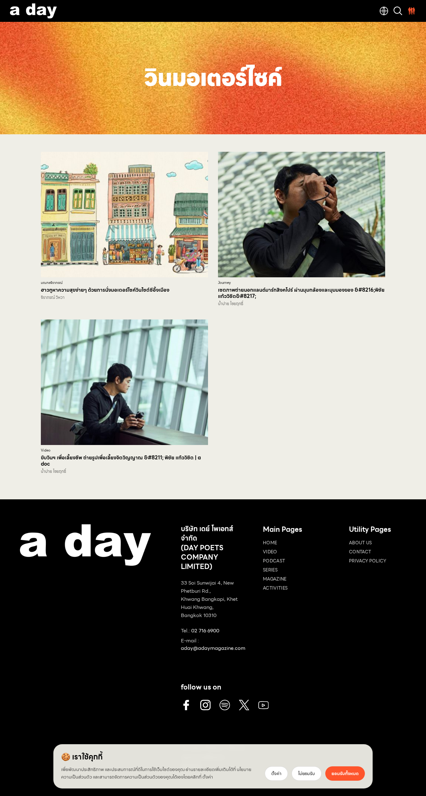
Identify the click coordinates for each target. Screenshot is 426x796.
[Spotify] (225, 705)
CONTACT (360, 551)
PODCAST (274, 560)
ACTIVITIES (275, 588)
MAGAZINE (275, 579)
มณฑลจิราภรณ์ (52, 282)
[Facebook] (186, 705)
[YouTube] (263, 705)
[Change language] (384, 11)
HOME (270, 542)
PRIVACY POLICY (367, 560)
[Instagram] (205, 705)
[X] (244, 705)
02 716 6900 (205, 631)
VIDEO (270, 551)
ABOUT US (360, 542)
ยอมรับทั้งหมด (345, 773)
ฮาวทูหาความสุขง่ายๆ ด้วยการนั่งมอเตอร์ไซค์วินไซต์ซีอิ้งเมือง (105, 290)
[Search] (398, 11)
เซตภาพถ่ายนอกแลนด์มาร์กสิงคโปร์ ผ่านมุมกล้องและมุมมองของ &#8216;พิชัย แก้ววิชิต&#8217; (301, 293)
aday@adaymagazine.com (213, 648)
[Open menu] (411, 11)
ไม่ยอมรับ (306, 773)
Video (46, 450)
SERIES (270, 569)
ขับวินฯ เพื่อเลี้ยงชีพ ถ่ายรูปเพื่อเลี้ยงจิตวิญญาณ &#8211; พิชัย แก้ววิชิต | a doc (121, 461)
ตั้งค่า (207, 777)
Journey (224, 282)
